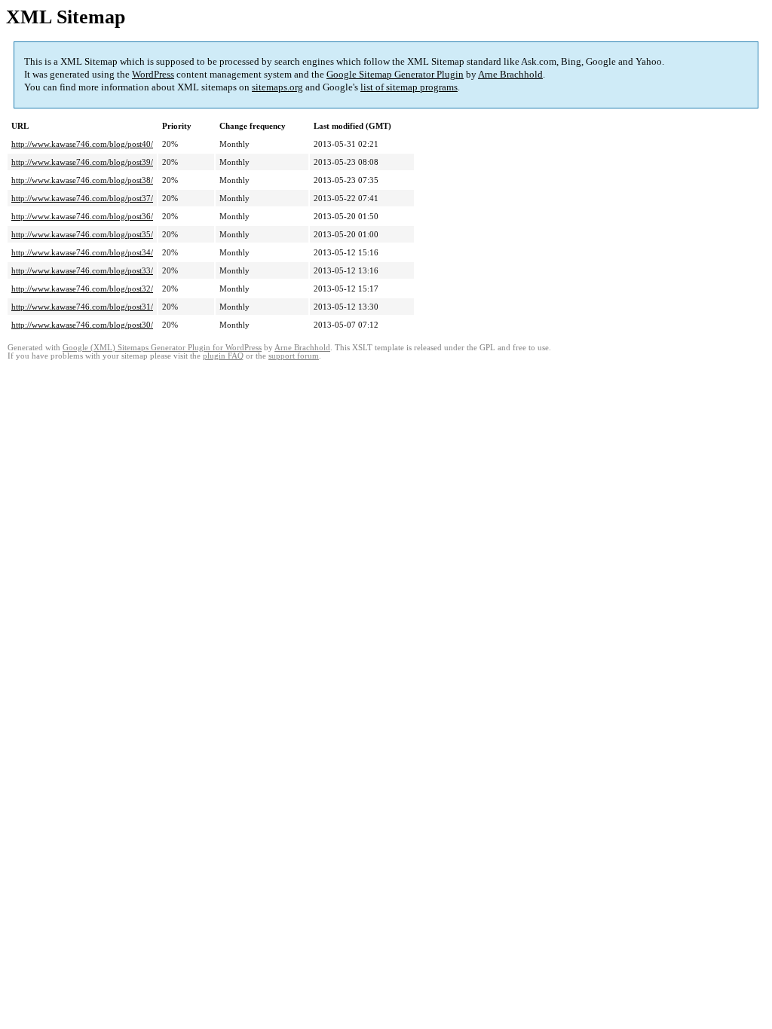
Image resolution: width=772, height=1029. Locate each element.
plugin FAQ (223, 356)
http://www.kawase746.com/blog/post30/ (82, 324)
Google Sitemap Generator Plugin (395, 74)
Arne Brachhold (510, 74)
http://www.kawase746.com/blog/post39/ (82, 161)
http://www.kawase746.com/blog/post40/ (82, 143)
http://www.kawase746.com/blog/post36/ (82, 216)
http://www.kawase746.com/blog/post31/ (82, 306)
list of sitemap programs (409, 87)
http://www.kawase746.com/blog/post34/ (82, 252)
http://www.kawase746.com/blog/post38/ (82, 180)
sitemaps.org (277, 87)
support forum (293, 356)
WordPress (153, 74)
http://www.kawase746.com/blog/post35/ (82, 234)
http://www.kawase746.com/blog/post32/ (82, 288)
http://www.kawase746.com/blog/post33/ (82, 270)
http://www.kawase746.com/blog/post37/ (82, 198)
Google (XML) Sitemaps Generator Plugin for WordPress (162, 348)
